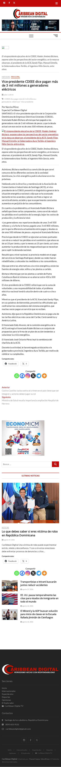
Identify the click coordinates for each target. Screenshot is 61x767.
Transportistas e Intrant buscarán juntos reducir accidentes (38, 583)
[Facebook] (22, 375)
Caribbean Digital (9, 759)
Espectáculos (7, 694)
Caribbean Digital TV (14, 706)
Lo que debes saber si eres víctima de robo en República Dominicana (30, 533)
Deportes (6, 697)
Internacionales (8, 691)
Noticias (6, 77)
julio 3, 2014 (8, 95)
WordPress (45, 759)
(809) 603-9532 (12, 724)
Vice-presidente (27, 102)
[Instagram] (27, 375)
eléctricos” (16, 102)
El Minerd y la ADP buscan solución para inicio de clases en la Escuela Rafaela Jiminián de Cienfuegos (39, 614)
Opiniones (6, 700)
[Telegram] (38, 375)
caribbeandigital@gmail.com (18, 729)
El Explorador (8, 703)
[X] (33, 375)
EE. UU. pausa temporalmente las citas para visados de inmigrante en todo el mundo (39, 598)
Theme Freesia (34, 759)
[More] (44, 375)
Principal (15, 77)
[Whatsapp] (16, 375)
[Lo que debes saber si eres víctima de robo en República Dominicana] (30, 503)
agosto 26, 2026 (27, 606)
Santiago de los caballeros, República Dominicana (26, 720)
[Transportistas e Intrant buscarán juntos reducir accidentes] (10, 585)
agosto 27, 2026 (9, 540)
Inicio (4, 688)
